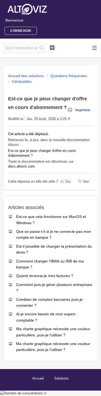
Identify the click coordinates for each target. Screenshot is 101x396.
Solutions (61, 378)
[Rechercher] (41, 48)
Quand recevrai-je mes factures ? (44, 276)
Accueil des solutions (26, 76)
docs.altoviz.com (21, 166)
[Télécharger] (40, 196)
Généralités (22, 81)
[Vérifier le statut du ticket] (52, 47)
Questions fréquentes (68, 76)
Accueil (38, 378)
